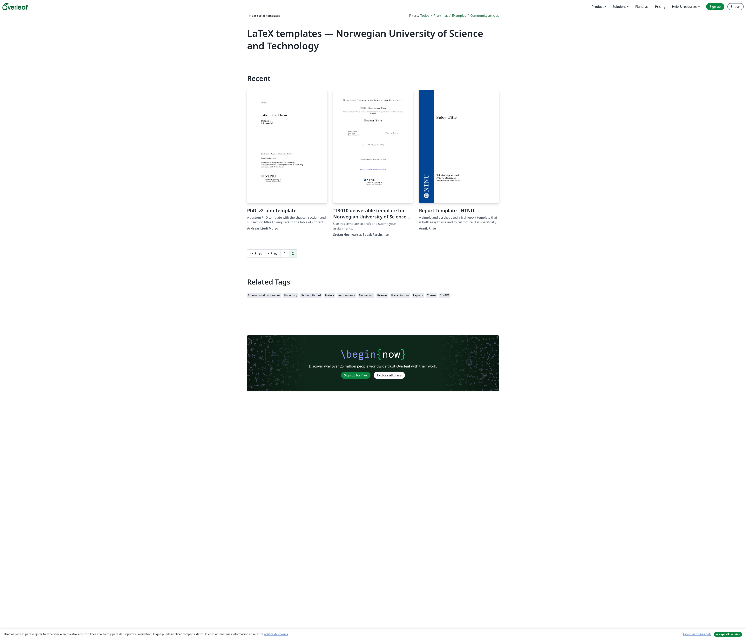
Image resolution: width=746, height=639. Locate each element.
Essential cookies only (697, 634)
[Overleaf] (15, 6)
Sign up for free (355, 375)
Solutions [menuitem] (619, 6)
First (256, 253)
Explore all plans (389, 375)
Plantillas (441, 15)
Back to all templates (264, 15)
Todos (424, 15)
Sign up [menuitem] (715, 6)
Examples (459, 15)
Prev (272, 253)
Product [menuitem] (598, 6)
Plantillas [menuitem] (641, 6)
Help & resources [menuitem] (684, 6)
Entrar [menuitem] (735, 6)
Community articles (484, 15)
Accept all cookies (728, 634)
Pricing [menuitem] (660, 6)
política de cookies (276, 634)
